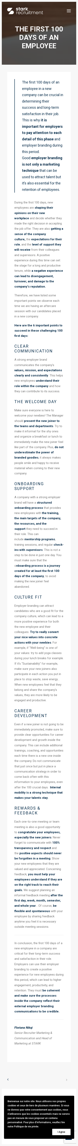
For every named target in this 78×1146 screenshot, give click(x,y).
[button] (69, 11)
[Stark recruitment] (25, 10)
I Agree (61, 1132)
